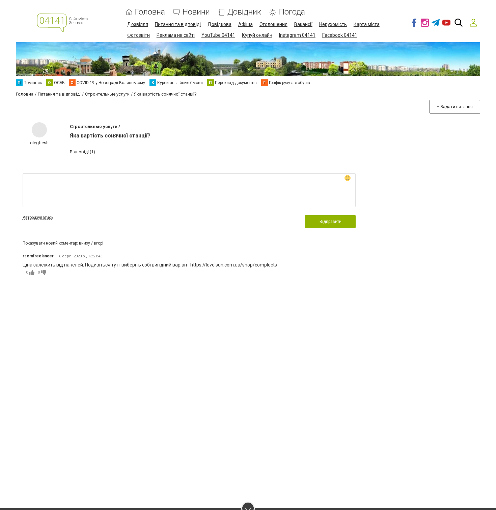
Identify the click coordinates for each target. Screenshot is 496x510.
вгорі (98, 243)
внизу (84, 243)
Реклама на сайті (176, 35)
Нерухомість (333, 24)
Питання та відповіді (178, 24)
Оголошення (273, 24)
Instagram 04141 (297, 35)
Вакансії (303, 24)
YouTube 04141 (218, 35)
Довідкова (219, 24)
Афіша (245, 24)
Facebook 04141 (339, 35)
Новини (196, 12)
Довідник (244, 12)
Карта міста (367, 24)
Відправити (330, 221)
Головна (150, 12)
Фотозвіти (138, 35)
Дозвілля (137, 24)
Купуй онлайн (257, 35)
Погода (292, 12)
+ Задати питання (455, 106)
